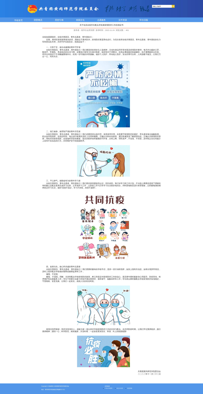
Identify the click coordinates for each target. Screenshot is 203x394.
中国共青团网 (108, 388)
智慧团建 (129, 388)
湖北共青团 (120, 388)
